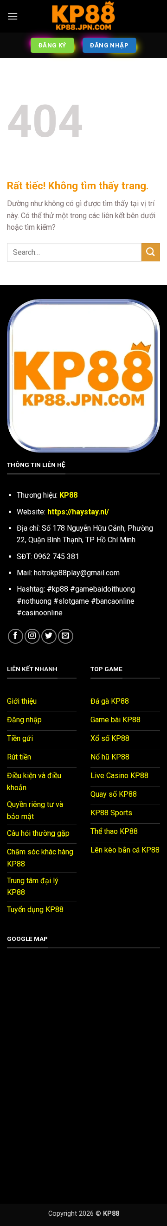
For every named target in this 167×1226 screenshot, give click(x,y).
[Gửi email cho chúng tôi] (65, 636)
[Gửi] (150, 252)
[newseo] (83, 16)
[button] (12, 16)
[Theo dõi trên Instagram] (32, 636)
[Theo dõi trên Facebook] (15, 636)
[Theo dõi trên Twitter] (49, 636)
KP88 (68, 495)
